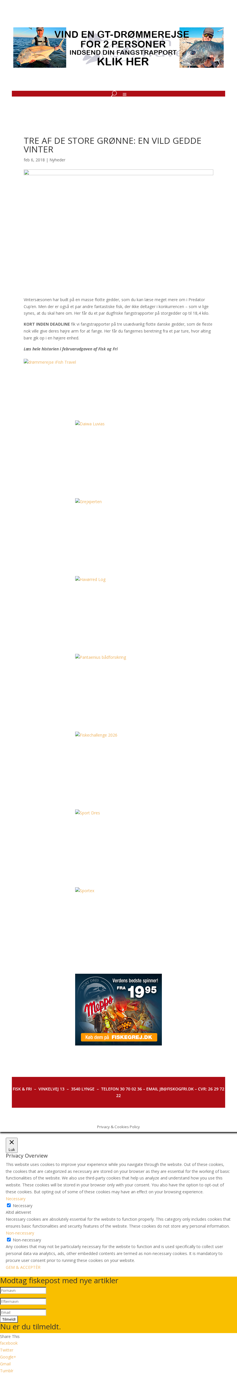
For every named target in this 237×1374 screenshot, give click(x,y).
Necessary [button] (15, 1198)
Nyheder (57, 160)
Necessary (22, 1205)
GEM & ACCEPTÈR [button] (23, 1267)
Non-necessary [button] (20, 1233)
